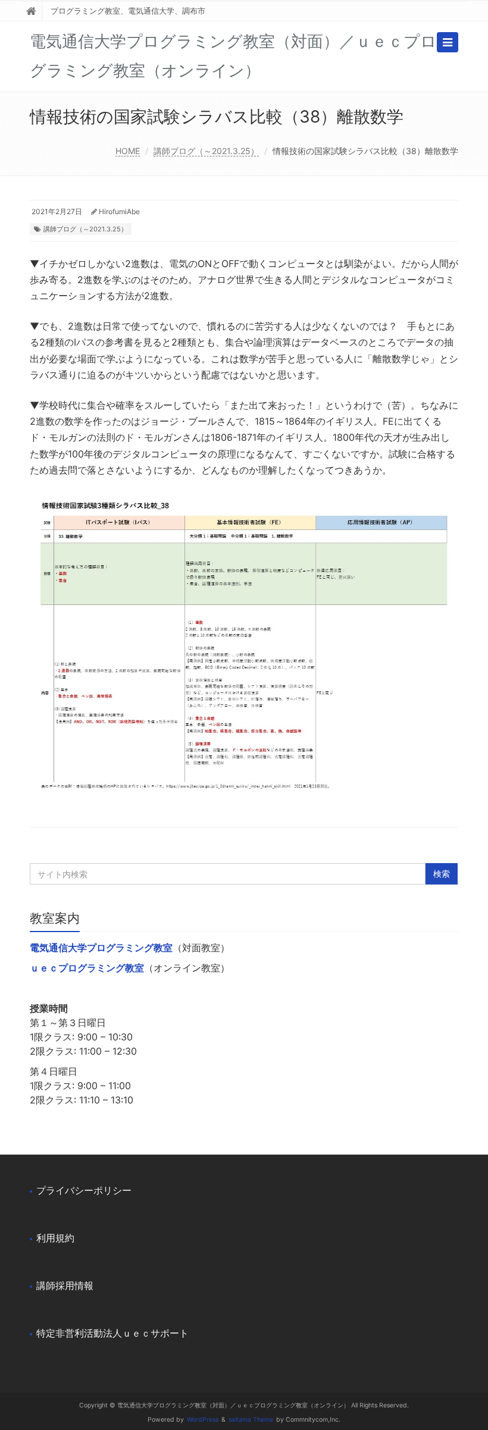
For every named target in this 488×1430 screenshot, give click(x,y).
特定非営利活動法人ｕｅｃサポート (112, 1333)
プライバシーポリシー (84, 1190)
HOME (127, 151)
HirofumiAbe (119, 211)
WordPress (202, 1419)
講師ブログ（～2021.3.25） (206, 151)
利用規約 (55, 1238)
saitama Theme (251, 1419)
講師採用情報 (64, 1285)
